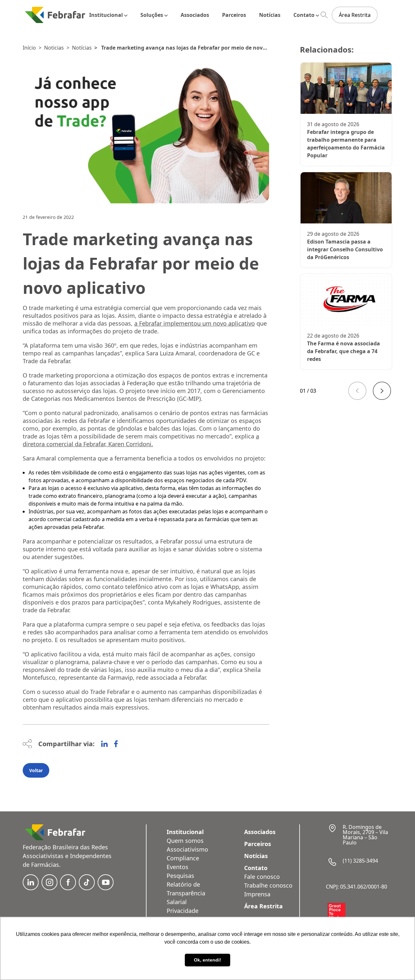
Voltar (36, 770)
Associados (195, 14)
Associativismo (187, 849)
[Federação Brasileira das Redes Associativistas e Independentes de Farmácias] (55, 15)
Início (29, 47)
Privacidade (182, 910)
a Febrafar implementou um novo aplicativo (194, 323)
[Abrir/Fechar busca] (324, 15)
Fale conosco (262, 876)
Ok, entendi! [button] (207, 959)
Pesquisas (180, 875)
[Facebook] (116, 743)
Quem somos (185, 840)
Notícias (269, 14)
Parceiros (234, 14)
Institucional (106, 14)
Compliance (183, 858)
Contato (303, 14)
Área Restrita (355, 14)
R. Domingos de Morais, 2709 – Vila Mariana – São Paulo (365, 834)
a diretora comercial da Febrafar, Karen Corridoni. (141, 440)
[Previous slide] (357, 391)
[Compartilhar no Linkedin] (104, 744)
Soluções (151, 14)
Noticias (54, 47)
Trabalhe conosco (268, 885)
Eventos (177, 867)
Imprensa (257, 894)
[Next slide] (382, 391)
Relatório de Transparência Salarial (186, 893)
